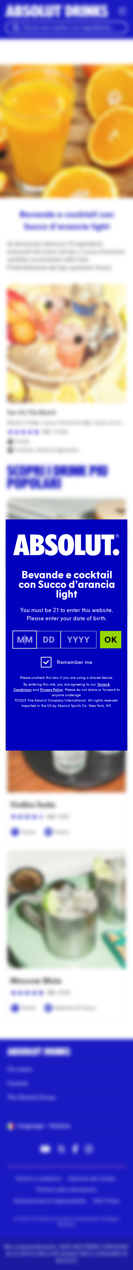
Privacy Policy (51, 690)
